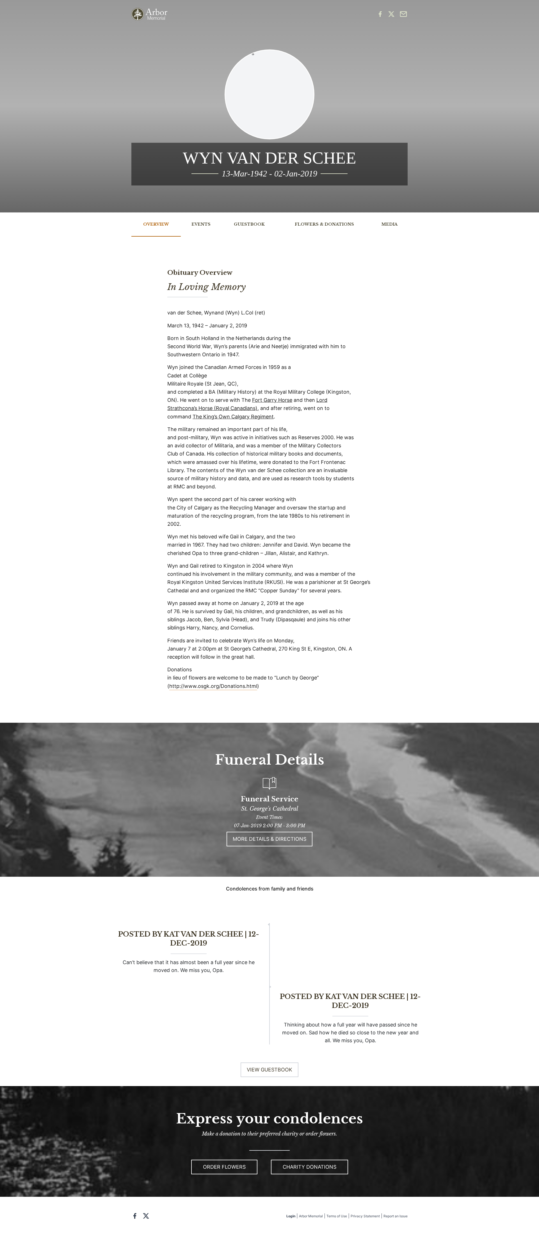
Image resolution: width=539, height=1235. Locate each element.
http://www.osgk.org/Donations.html (213, 686)
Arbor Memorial (311, 1216)
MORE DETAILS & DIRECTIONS (269, 839)
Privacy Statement (365, 1216)
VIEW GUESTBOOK (269, 1070)
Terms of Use (336, 1216)
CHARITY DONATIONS (309, 1167)
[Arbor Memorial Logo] (149, 14)
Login (290, 1216)
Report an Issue (395, 1216)
